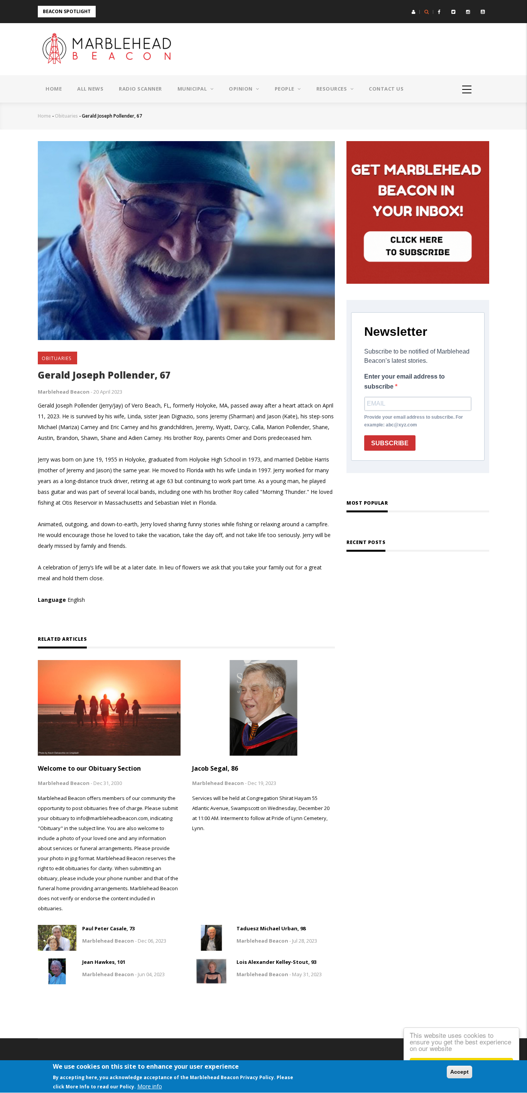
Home (54, 88)
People (285, 88)
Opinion (241, 88)
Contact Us (386, 88)
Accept (459, 1072)
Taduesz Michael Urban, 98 (271, 928)
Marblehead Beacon (64, 391)
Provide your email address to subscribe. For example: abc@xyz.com (413, 421)
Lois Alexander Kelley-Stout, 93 (276, 961)
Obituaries (66, 116)
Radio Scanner (140, 88)
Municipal (192, 88)
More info (149, 1086)
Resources (332, 88)
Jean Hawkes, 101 (103, 961)
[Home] (109, 49)
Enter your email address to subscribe (404, 381)
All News (90, 88)
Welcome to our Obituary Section (89, 768)
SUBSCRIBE (390, 443)
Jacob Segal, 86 (215, 768)
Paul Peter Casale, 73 (108, 928)
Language (52, 599)
